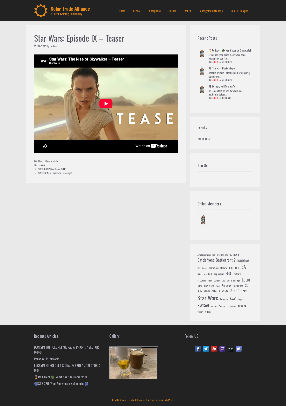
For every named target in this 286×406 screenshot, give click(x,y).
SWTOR (214, 306)
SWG (233, 298)
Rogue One (238, 286)
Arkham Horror (222, 254)
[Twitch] (222, 349)
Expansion (219, 274)
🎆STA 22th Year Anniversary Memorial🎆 (61, 383)
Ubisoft (200, 311)
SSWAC (137, 11)
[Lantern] (203, 220)
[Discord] (239, 349)
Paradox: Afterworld (46, 358)
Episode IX (207, 274)
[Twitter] (206, 349)
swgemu (241, 299)
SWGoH (203, 305)
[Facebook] (198, 349)
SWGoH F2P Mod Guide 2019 (52, 169)
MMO (200, 285)
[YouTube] (214, 349)
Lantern (214, 61)
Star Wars (207, 298)
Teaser (41, 165)
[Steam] (230, 349)
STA (214, 291)
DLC (237, 268)
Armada (234, 254)
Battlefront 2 (226, 260)
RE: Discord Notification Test (223, 86)
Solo (199, 291)
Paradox (226, 285)
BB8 (199, 267)
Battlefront (205, 260)
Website (208, 311)
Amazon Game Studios (206, 254)
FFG (228, 273)
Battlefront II (244, 260)
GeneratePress (166, 400)
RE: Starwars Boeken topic (222, 68)
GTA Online (201, 280)
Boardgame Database (211, 11)
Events (187, 11)
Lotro (246, 279)
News (41, 161)
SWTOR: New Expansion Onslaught (55, 173)
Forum (172, 11)
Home (122, 11)
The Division (231, 306)
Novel (218, 285)
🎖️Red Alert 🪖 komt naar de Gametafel (230, 50)
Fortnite (237, 274)
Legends (217, 280)
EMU (199, 274)
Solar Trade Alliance (70, 8)
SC (246, 285)
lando (210, 280)
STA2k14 (223, 291)
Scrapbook (155, 11)
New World (209, 286)
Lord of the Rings (233, 280)
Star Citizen (238, 291)
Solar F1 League (239, 11)
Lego (223, 280)
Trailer (242, 305)
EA (243, 266)
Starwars (224, 299)
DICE (231, 268)
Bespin (205, 267)
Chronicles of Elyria (218, 268)
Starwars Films (52, 161)
